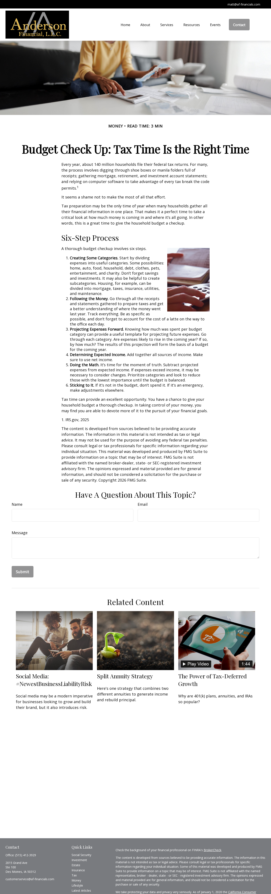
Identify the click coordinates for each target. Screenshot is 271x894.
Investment (79, 860)
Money (76, 880)
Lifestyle (77, 885)
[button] (125, 24)
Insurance (78, 870)
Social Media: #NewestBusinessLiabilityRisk (54, 679)
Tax (74, 875)
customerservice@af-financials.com (30, 879)
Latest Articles (81, 890)
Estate (76, 865)
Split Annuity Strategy (125, 676)
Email (143, 504)
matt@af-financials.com (244, 4)
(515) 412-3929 (25, 855)
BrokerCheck (212, 850)
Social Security (81, 855)
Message (20, 532)
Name (17, 504)
